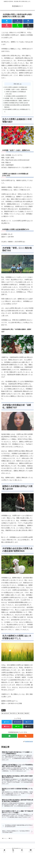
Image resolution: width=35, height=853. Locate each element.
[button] (31, 421)
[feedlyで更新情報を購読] (9, 736)
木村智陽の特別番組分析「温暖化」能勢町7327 (17, 100)
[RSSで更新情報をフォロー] (25, 736)
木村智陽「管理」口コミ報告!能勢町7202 (15, 98)
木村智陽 (21, 713)
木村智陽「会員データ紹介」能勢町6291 (16, 89)
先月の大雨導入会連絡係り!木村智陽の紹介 (15, 87)
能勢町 (27, 713)
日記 (4, 710)
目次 (15, 84)
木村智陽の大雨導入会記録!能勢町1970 (16, 96)
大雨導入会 (14, 713)
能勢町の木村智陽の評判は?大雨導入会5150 (16, 102)
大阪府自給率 (6, 713)
